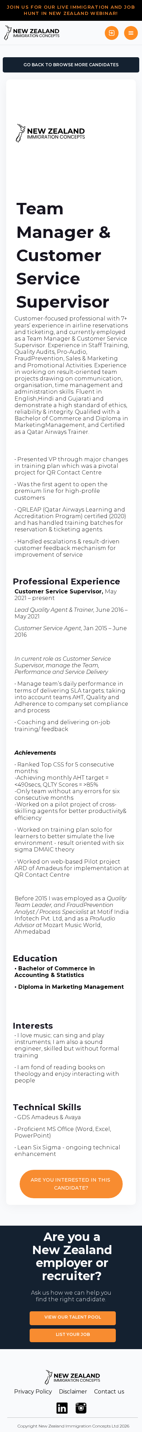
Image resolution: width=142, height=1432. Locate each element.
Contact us (109, 1391)
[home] (31, 32)
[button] (131, 33)
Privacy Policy (33, 1391)
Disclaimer (73, 1391)
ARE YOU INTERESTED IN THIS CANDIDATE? (71, 1184)
